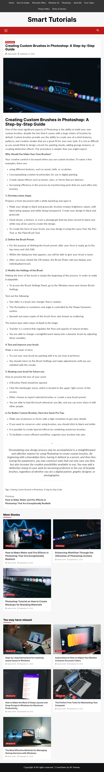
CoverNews (60, 767)
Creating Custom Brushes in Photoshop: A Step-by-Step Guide (36, 490)
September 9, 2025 (26, 563)
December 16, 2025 (26, 712)
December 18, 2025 (76, 664)
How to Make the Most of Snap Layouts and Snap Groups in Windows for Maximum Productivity (26, 705)
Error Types (89, 3)
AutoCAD (78, 3)
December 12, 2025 (26, 756)
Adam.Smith (12, 54)
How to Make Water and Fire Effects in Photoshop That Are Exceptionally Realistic (28, 500)
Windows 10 (53, 3)
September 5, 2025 (26, 608)
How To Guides (23, 3)
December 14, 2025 (76, 709)
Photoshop (66, 3)
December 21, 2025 (26, 664)
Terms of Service (59, 9)
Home (11, 3)
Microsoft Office (39, 3)
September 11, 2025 (27, 54)
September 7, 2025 (76, 560)
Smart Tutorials (52, 19)
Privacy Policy (44, 9)
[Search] (97, 30)
